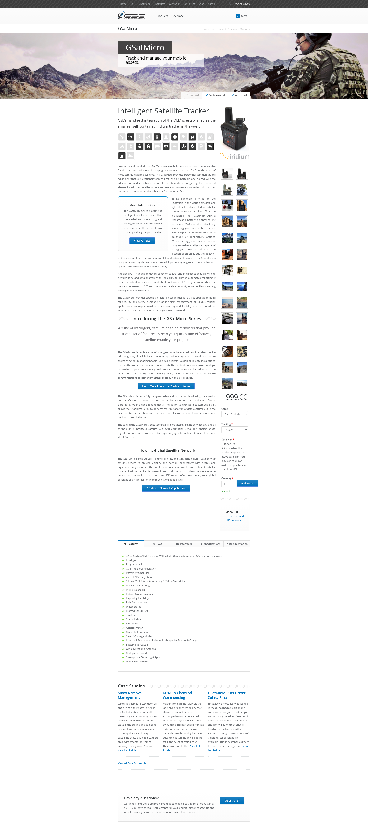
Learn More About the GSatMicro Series (166, 386)
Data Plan (227, 439)
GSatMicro (159, 3)
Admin (211, 3)
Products (162, 16)
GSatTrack (144, 3)
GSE (132, 3)
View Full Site (142, 240)
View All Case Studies (130, 763)
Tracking (227, 424)
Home (123, 3)
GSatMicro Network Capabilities (166, 488)
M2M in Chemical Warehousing (177, 695)
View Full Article (127, 750)
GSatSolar (174, 3)
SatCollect (189, 3)
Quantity (227, 478)
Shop (201, 3)
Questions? (232, 800)
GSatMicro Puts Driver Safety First (227, 695)
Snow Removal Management (130, 695)
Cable (224, 409)
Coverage (178, 16)
